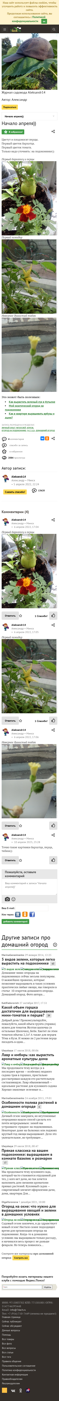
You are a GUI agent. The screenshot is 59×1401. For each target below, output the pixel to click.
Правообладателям (12, 1379)
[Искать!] (54, 29)
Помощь (6, 1334)
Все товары (8, 1339)
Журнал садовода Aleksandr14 (23, 92)
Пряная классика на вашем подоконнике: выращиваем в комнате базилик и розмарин (27, 1154)
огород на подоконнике (14, 430)
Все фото (7, 1343)
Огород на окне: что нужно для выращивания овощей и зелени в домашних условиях (29, 1210)
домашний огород (45, 430)
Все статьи (7, 1352)
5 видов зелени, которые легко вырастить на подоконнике (28, 961)
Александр (19, 99)
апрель (30, 427)
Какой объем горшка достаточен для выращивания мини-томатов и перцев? (28, 1011)
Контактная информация (15, 1374)
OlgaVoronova (10, 1202)
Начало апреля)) (14, 116)
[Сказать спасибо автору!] (53, 616)
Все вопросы (9, 1348)
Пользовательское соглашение (18, 1365)
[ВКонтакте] (42, 438)
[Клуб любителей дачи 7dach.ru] (15, 29)
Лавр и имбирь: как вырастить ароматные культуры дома (28, 1056)
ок (44, 21)
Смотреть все (21, 1257)
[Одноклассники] (47, 438)
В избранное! (15, 131)
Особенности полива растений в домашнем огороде (29, 1104)
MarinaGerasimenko (13, 955)
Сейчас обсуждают (12, 1325)
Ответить (10, 615)
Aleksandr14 (18, 519)
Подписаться (9, 107)
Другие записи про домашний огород (26, 941)
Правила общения (11, 1361)
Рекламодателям (11, 1383)
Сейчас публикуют (11, 1321)
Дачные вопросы (11, 1330)
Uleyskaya (7, 1050)
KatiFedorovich (10, 1003)
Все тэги (6, 1356)
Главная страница (11, 1317)
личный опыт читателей (14, 427)
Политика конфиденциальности (19, 1370)
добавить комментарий (15, 921)
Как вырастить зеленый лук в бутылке (32, 402)
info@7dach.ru (18, 1309)
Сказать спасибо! (15, 492)
